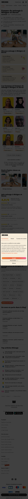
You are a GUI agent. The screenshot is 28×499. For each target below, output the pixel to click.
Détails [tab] (12, 238)
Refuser (14, 263)
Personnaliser (13, 260)
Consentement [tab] (4, 238)
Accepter (14, 258)
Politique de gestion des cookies (9, 253)
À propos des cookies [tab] (21, 238)
